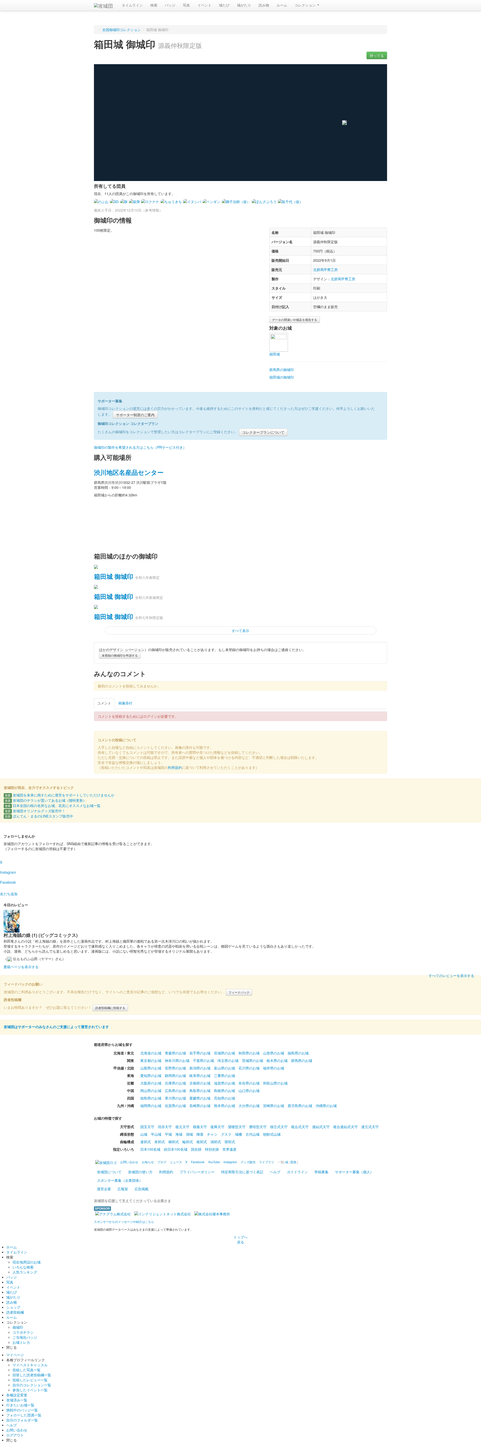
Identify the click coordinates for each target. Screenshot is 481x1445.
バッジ (170, 5)
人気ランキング (25, 1272)
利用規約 (175, 767)
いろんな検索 (23, 1267)
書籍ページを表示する (21, 966)
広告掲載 (142, 1188)
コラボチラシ (23, 1332)
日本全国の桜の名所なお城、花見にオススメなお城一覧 (52, 805)
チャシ (212, 1134)
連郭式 (145, 1141)
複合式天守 (300, 1126)
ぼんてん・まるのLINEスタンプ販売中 (39, 816)
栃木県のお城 (277, 1060)
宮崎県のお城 (273, 1105)
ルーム (282, 5)
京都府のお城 (199, 1083)
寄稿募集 (321, 1171)
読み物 (264, 5)
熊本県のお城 (224, 1105)
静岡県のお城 (175, 1075)
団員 (293, 1162)
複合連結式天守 (345, 1126)
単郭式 (159, 1141)
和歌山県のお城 (275, 1083)
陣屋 (199, 1134)
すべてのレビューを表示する (451, 975)
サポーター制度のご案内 (135, 414)
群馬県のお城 (301, 1060)
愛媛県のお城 (199, 1098)
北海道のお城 (150, 1052)
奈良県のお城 (249, 1083)
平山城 (156, 1134)
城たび (224, 5)
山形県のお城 (273, 1052)
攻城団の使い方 (140, 1171)
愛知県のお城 (150, 1075)
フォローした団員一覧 (23, 1414)
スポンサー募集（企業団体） (120, 1180)
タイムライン (132, 5)
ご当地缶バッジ (25, 1337)
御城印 (18, 1327)
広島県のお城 (175, 1090)
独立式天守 (279, 1126)
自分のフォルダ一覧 (22, 1419)
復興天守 (217, 1126)
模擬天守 (200, 1126)
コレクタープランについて (263, 432)
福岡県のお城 (150, 1105)
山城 (143, 1134)
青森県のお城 (175, 1052)
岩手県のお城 (199, 1052)
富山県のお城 (224, 1067)
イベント (204, 5)
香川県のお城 (175, 1098)
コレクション (306, 5)
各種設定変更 (16, 1394)
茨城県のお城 (252, 1060)
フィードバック (239, 992)
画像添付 (125, 702)
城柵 (238, 1134)
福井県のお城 (273, 1067)
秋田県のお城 (249, 1052)
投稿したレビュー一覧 (30, 1379)
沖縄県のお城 (326, 1105)
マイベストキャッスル (30, 1364)
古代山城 (253, 1134)
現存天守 (165, 1126)
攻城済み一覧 (16, 1399)
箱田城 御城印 (113, 576)
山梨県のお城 (150, 1067)
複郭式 (201, 1141)
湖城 (189, 1134)
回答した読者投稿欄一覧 (32, 1374)
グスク (226, 1134)
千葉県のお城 (203, 1060)
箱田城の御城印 (281, 377)
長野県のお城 (175, 1067)
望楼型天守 (237, 1126)
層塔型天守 (258, 1126)
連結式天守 (321, 1126)
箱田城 (274, 353)
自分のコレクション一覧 (32, 1384)
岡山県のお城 (150, 1090)
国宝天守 (147, 1126)
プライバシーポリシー (197, 1171)
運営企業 (104, 1188)
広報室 (122, 1188)
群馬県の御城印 (281, 369)
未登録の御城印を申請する (120, 655)
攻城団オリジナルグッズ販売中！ (35, 810)
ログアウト (15, 1434)
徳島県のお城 (150, 1098)
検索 (153, 5)
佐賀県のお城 (175, 1105)
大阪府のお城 (150, 1083)
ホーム (11, 1246)
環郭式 (229, 1141)
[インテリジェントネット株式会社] (162, 1213)
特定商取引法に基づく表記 (242, 1171)
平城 (168, 1134)
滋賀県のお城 (224, 1083)
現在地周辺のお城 (27, 1262)
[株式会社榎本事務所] (212, 1213)
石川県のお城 (249, 1067)
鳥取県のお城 (199, 1090)
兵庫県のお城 (175, 1083)
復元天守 (182, 1126)
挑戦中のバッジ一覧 (22, 1409)
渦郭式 (215, 1141)
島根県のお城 (224, 1090)
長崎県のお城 (199, 1105)
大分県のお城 (249, 1105)
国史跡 (196, 1149)
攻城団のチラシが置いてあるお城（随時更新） (45, 800)
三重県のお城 (224, 1075)
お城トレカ (21, 1342)
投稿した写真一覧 (27, 1369)
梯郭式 (173, 1141)
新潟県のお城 (199, 1067)
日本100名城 (150, 1149)
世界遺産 (229, 1149)
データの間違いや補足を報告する (294, 319)
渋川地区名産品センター (129, 472)
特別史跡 (212, 1149)
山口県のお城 (249, 1090)
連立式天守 (370, 1126)
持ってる (377, 55)
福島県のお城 (298, 1052)
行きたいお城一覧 (20, 1404)
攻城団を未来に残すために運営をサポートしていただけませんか (59, 794)
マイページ (15, 1354)
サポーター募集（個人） (354, 1171)
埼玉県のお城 (227, 1060)
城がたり (244, 5)
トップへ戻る (240, 1239)
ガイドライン (297, 1171)
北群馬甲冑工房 (325, 269)
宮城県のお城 (224, 1052)
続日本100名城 (175, 1149)
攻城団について (109, 1171)
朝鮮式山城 (272, 1134)
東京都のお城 (150, 1060)
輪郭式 (187, 1141)
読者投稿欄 (15, 1312)
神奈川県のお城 (177, 1060)
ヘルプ (275, 1171)
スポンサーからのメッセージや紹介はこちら (124, 1221)
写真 (186, 5)
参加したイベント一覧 (30, 1389)
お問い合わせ (16, 1429)
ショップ (13, 1307)
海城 (178, 1134)
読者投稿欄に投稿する (110, 1008)
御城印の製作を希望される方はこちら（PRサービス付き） (140, 447)
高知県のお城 (224, 1098)
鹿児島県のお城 (300, 1105)
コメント (104, 702)
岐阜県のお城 (199, 1075)
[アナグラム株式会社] (113, 1213)
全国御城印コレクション (121, 29)
